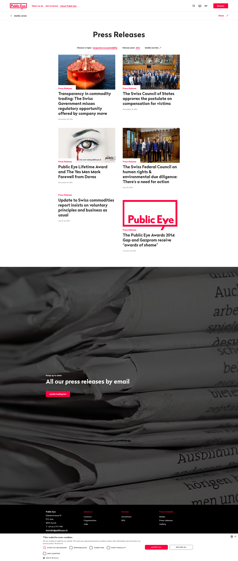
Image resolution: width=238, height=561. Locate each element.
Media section (152, 47)
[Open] (227, 15)
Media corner (20, 15)
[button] (92, 557)
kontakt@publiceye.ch (57, 530)
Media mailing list (58, 394)
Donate (220, 6)
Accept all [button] (156, 547)
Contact (88, 516)
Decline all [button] (181, 547)
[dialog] (119, 547)
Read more (59, 543)
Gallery (162, 524)
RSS (123, 520)
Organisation (90, 520)
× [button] (235, 536)
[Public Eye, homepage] (18, 5)
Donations (126, 516)
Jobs (86, 524)
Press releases (166, 520)
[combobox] (232, 536)
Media (162, 516)
